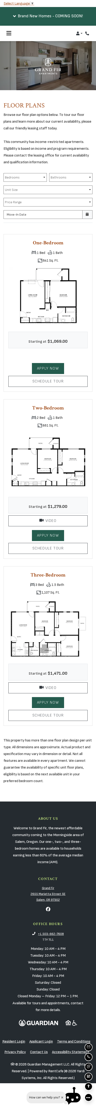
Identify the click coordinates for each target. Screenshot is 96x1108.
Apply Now (48, 368)
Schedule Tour (60, 381)
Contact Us (39, 1052)
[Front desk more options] (89, 1097)
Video (66, 520)
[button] (48, 16)
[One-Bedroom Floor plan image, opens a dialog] (48, 296)
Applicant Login (41, 1041)
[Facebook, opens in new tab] (48, 909)
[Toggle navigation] (9, 33)
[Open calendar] (87, 214)
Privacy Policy (15, 1051)
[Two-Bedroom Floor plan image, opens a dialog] (48, 461)
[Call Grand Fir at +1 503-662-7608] (87, 33)
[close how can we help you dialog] (62, 1097)
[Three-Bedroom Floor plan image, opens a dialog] (48, 629)
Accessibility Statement (70, 1051)
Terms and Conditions (73, 1041)
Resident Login (13, 1041)
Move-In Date (16, 215)
